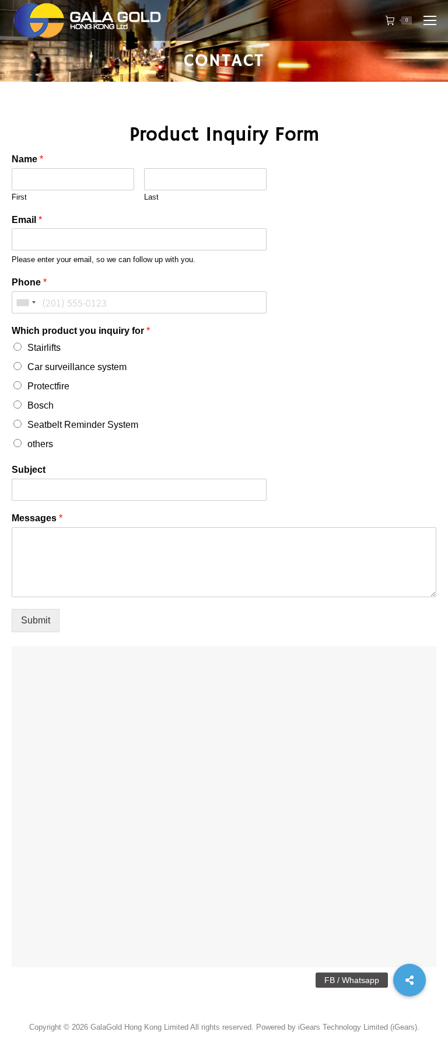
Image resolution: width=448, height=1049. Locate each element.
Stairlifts (44, 348)
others (40, 444)
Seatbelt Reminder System (82, 425)
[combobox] (25, 302)
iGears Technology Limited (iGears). (358, 1027)
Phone (29, 282)
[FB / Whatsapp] (409, 980)
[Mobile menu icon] (430, 20)
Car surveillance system (77, 367)
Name (27, 159)
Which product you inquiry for (81, 331)
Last (151, 197)
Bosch (40, 405)
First (19, 197)
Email (27, 220)
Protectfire (48, 386)
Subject (29, 470)
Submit (35, 620)
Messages (37, 518)
